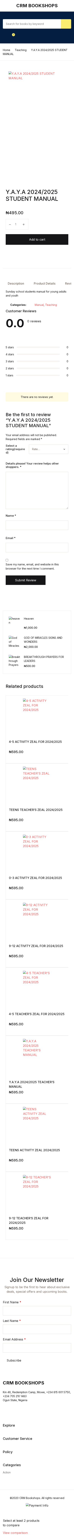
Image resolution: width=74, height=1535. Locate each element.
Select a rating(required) (15, 449)
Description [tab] (16, 283)
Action (7, 1472)
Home (6, 50)
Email (11, 538)
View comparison (15, 1533)
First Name (12, 1302)
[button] (7, 36)
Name (11, 515)
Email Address (14, 1339)
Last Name (12, 1321)
